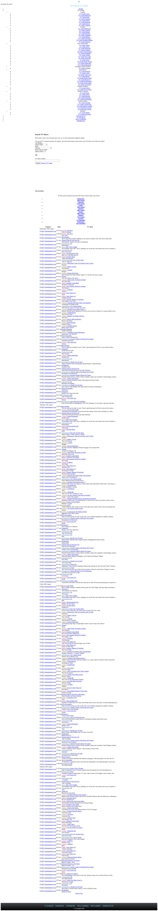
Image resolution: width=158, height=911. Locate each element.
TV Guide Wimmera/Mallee (84, 40)
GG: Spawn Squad (71, 306)
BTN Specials (69, 322)
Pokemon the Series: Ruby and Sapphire (76, 303)
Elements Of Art (69, 697)
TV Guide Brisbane (84, 22)
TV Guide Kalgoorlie (84, 98)
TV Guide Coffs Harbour (84, 52)
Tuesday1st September (80, 219)
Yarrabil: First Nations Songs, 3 (73, 309)
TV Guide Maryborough (84, 78)
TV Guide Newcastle (84, 56)
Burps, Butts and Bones (71, 319)
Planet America (66, 757)
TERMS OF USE (108, 906)
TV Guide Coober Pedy (84, 104)
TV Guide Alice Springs (84, 89)
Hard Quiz (69, 564)
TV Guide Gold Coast (84, 75)
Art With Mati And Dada (72, 681)
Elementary (65, 349)
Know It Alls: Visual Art (71, 688)
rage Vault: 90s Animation (73, 401)
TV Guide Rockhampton (84, 81)
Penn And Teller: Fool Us (72, 880)
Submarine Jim (69, 831)
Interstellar (67, 760)
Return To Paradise (67, 388)
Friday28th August (81, 206)
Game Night (67, 586)
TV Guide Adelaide (84, 19)
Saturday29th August (81, 209)
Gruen (68, 567)
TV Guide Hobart (84, 20)
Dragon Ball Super (70, 273)
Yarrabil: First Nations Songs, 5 (73, 658)
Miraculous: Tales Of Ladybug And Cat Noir (77, 263)
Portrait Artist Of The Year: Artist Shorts (73, 694)
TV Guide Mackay (84, 76)
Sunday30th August (81, 212)
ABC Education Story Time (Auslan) (75, 671)
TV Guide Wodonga (84, 42)
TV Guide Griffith (84, 55)
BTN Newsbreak (67, 336)
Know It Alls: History (71, 502)
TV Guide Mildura (84, 37)
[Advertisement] (79, 127)
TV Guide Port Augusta (84, 107)
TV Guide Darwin (84, 24)
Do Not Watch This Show (72, 827)
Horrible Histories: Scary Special (74, 794)
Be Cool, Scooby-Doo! (73, 260)
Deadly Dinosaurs (67, 329)
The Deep (67, 814)
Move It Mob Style (69, 701)
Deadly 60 (65, 791)
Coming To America (70, 873)
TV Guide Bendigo (84, 33)
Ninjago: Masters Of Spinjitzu (73, 299)
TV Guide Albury (84, 47)
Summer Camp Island (70, 283)
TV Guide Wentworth (84, 63)
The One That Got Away (73, 717)
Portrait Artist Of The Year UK (70, 240)
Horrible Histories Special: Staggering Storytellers (79, 498)
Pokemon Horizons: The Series (71, 860)
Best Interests (65, 237)
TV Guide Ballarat (84, 32)
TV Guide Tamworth (84, 58)
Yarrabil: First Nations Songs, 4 (73, 482)
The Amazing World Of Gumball (73, 286)
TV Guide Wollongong (84, 65)
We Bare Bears (68, 257)
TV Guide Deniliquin (84, 53)
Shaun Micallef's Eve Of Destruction (77, 571)
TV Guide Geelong (84, 30)
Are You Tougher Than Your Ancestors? (76, 495)
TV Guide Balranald (84, 48)
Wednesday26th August (81, 199)
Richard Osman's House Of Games (76, 375)
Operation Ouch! (69, 798)
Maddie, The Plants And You (73, 316)
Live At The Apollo (70, 410)
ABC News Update (69, 247)
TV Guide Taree (84, 60)
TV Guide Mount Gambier (84, 106)
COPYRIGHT (70, 906)
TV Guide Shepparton (84, 38)
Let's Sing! (68, 668)
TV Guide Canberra (84, 25)
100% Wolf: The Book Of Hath (74, 280)
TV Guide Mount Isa (84, 80)
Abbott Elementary (70, 355)
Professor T (65, 525)
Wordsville (68, 492)
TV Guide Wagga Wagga (84, 61)
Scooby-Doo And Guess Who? (73, 801)
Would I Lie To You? (72, 362)
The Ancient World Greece (72, 508)
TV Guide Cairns (84, 73)
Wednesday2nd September (81, 222)
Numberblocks (69, 312)
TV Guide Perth (84, 17)
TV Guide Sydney (84, 14)
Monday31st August (80, 216)
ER (67, 352)
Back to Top (79, 893)
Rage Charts (70, 581)
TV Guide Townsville (84, 84)
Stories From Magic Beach (72, 674)
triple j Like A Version (72, 768)
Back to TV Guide (46, 163)
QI (67, 243)
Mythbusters (65, 365)
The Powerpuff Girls (70, 253)
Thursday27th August (81, 203)
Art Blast (67, 684)
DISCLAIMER (95, 906)
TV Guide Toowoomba (84, 83)
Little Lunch (68, 824)
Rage (67, 771)
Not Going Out (69, 342)
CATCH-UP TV (81, 116)
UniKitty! (67, 289)
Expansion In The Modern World (74, 512)
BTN (66, 505)
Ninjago (64, 276)
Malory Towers (69, 266)
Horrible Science (69, 326)
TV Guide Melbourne (84, 15)
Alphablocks (68, 488)
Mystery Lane (68, 818)
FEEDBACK (81, 121)
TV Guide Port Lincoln (84, 109)
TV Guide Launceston (84, 114)
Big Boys (67, 230)
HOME (81, 9)
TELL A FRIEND (81, 119)
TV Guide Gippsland (84, 35)
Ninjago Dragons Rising (71, 811)
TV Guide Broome (84, 96)
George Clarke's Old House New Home (78, 339)
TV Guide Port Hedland (85, 99)
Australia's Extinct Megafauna (73, 332)
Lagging (67, 270)
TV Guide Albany (84, 94)
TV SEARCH (81, 117)
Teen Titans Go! (69, 293)
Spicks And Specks (70, 378)
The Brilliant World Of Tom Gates (74, 691)
